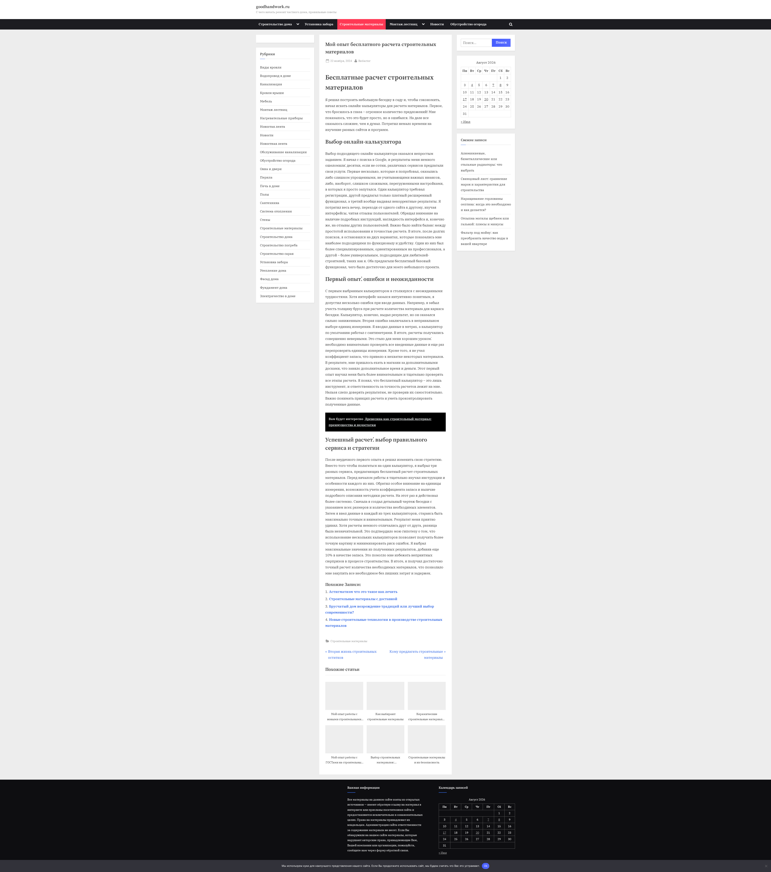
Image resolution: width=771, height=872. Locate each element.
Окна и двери (271, 169)
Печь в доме (270, 186)
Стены (265, 219)
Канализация (271, 84)
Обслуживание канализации (283, 152)
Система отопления (276, 211)
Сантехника (269, 203)
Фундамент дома (273, 287)
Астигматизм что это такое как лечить (363, 591)
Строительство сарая (277, 253)
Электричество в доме (278, 296)
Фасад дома (269, 279)
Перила (266, 177)
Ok (485, 865)
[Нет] (766, 866)
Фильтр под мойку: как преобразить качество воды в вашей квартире (484, 238)
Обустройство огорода (468, 24)
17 (465, 99)
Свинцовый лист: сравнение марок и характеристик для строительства (484, 184)
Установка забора (319, 24)
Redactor (364, 61)
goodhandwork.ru (273, 6)
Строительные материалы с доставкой (363, 599)
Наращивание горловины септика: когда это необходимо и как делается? (486, 204)
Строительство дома (275, 24)
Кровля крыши (272, 93)
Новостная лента (273, 143)
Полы (264, 194)
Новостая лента (272, 126)
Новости (437, 24)
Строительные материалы (361, 24)
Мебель (266, 101)
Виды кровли (270, 67)
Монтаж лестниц (403, 24)
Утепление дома (273, 270)
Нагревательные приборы (281, 118)
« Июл (465, 121)
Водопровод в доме (275, 75)
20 (486, 99)
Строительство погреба (279, 245)
